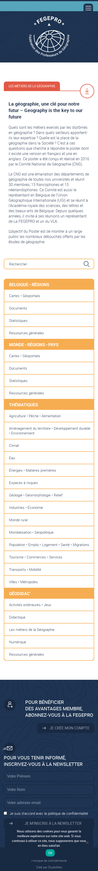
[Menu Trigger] (88, 8)
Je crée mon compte (69, 728)
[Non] (87, 842)
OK (50, 853)
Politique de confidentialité (49, 860)
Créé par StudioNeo (49, 867)
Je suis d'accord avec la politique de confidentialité (49, 813)
